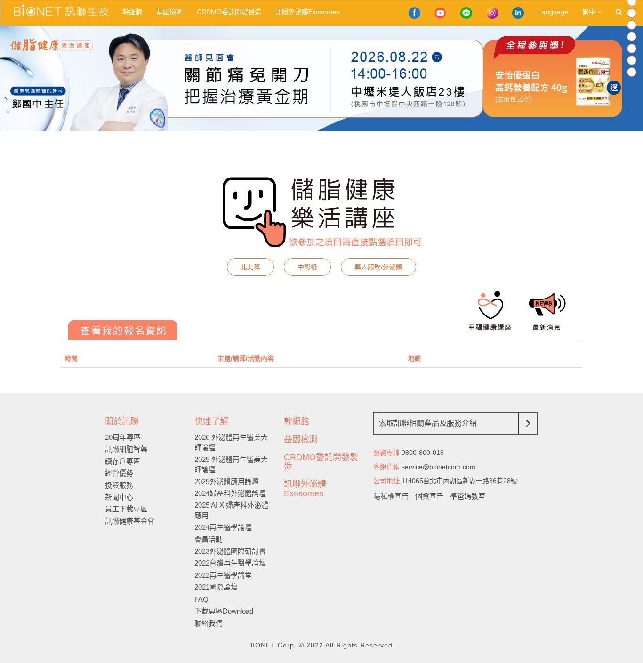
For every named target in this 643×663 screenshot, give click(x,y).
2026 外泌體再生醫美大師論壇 (231, 442)
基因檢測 (169, 12)
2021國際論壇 (216, 587)
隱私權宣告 (391, 496)
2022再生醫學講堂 (223, 575)
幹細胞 (132, 12)
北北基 (250, 267)
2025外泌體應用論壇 (226, 481)
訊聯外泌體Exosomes (307, 12)
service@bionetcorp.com (438, 466)
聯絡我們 (208, 623)
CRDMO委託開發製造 (229, 12)
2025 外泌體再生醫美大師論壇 (231, 464)
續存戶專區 (122, 461)
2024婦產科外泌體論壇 (230, 493)
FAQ (201, 599)
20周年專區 (123, 437)
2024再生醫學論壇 (223, 527)
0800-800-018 (423, 452)
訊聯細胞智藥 (126, 449)
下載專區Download (223, 611)
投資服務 (119, 485)
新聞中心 (119, 497)
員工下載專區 (126, 509)
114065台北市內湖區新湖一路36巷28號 (459, 481)
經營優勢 (119, 473)
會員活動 (208, 539)
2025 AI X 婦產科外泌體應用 (231, 510)
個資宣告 (429, 496)
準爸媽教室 (467, 496)
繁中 (589, 12)
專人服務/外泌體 (378, 267)
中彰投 (307, 267)
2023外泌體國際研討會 (230, 551)
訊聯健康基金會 (129, 521)
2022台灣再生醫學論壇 (230, 563)
